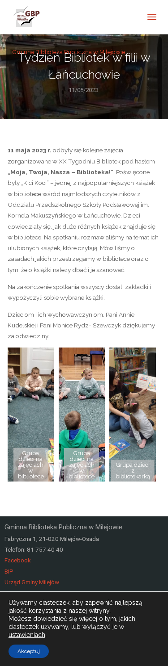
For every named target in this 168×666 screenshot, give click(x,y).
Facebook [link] (17, 560)
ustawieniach (27, 634)
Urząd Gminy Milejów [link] (31, 582)
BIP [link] (8, 571)
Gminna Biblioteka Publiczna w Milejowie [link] (68, 51)
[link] (26, 17)
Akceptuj (28, 651)
